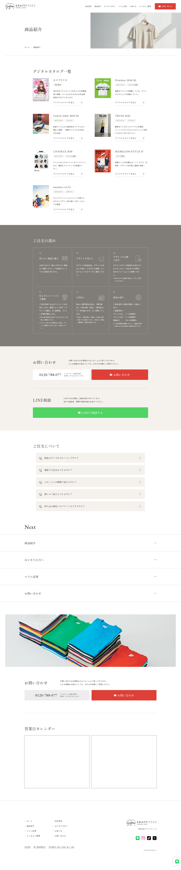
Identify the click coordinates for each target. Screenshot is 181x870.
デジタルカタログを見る (63, 102)
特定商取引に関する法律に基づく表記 (61, 847)
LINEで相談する (92, 413)
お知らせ (133, 6)
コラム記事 (122, 6)
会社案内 (88, 6)
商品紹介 (97, 6)
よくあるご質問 (145, 6)
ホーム (27, 47)
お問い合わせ (167, 6)
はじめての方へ (110, 6)
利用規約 (27, 847)
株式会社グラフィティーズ (147, 829)
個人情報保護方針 (40, 847)
